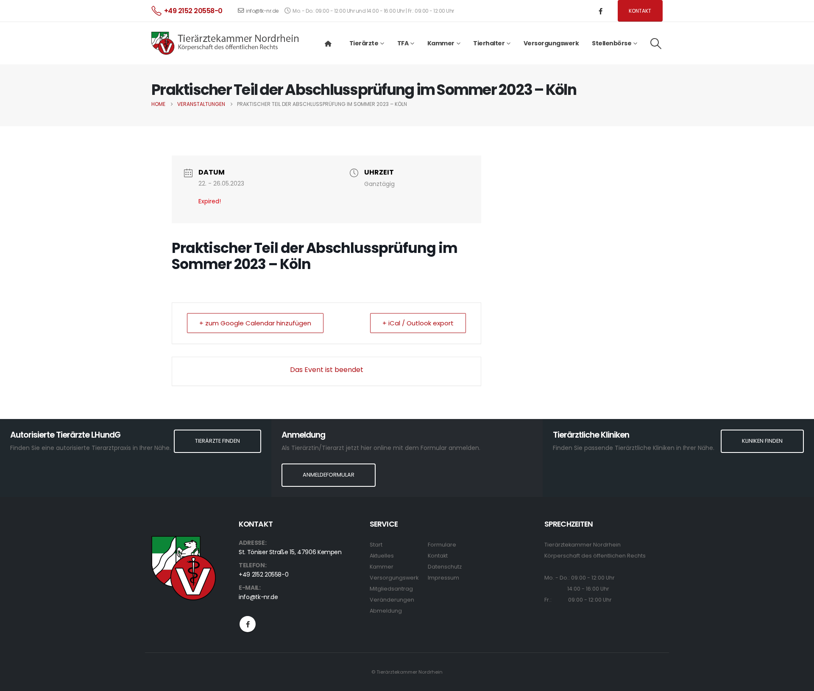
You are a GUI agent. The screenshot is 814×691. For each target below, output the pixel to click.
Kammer (381, 566)
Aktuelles (382, 555)
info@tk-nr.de (262, 10)
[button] (656, 43)
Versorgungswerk (551, 43)
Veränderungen (392, 599)
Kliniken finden (762, 440)
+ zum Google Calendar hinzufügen (255, 323)
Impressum (443, 577)
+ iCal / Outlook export (418, 323)
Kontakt (640, 10)
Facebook (248, 624)
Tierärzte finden (217, 440)
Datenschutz (445, 566)
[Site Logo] (225, 43)
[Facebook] (601, 11)
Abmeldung (386, 610)
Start (376, 544)
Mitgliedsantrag (391, 588)
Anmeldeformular (328, 474)
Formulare (442, 544)
